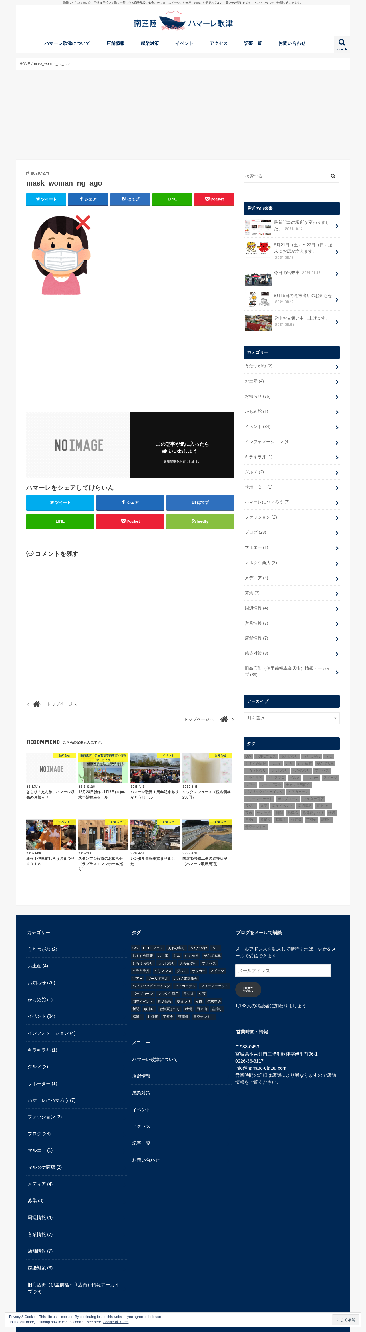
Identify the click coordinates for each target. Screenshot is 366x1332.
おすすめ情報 (255, 764)
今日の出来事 (297, 272)
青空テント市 (255, 827)
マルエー (256, 547)
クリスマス (276, 778)
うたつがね (258, 366)
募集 (252, 593)
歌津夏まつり (313, 813)
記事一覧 (253, 43)
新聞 (279, 813)
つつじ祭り (279, 770)
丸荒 (263, 806)
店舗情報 (115, 43)
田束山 (250, 820)
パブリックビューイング (264, 792)
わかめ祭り (301, 770)
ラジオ (250, 806)
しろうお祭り (255, 770)
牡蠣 (331, 813)
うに (328, 756)
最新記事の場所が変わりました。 (302, 225)
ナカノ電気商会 (298, 785)
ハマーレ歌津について (67, 43)
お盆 (289, 764)
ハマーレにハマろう (267, 502)
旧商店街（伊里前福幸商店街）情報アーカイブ (288, 671)
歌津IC (293, 813)
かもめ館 (256, 411)
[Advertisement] (183, 115)
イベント (184, 43)
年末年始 (264, 813)
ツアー (250, 785)
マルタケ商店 (261, 562)
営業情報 (256, 623)
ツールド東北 (270, 785)
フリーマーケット (259, 799)
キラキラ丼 (258, 457)
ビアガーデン (298, 792)
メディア (256, 578)
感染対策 (150, 43)
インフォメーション (267, 441)
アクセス (219, 43)
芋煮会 (311, 820)
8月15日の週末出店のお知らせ (303, 298)
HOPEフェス (266, 756)
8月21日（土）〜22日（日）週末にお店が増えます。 (303, 251)
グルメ (254, 472)
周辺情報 (256, 608)
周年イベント (282, 806)
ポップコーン (288, 799)
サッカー (312, 778)
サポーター (258, 487)
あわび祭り (289, 756)
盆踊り (265, 820)
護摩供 (326, 820)
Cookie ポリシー (115, 1322)
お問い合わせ (292, 43)
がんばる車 (325, 764)
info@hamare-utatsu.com (260, 1068)
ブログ (255, 532)
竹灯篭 (296, 820)
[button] (60, 255)
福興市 (281, 820)
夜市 (248, 813)
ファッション (261, 517)
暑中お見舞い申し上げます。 (302, 321)
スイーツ (330, 778)
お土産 (254, 381)
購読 (248, 990)
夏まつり (323, 806)
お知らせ (257, 396)
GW (248, 756)
